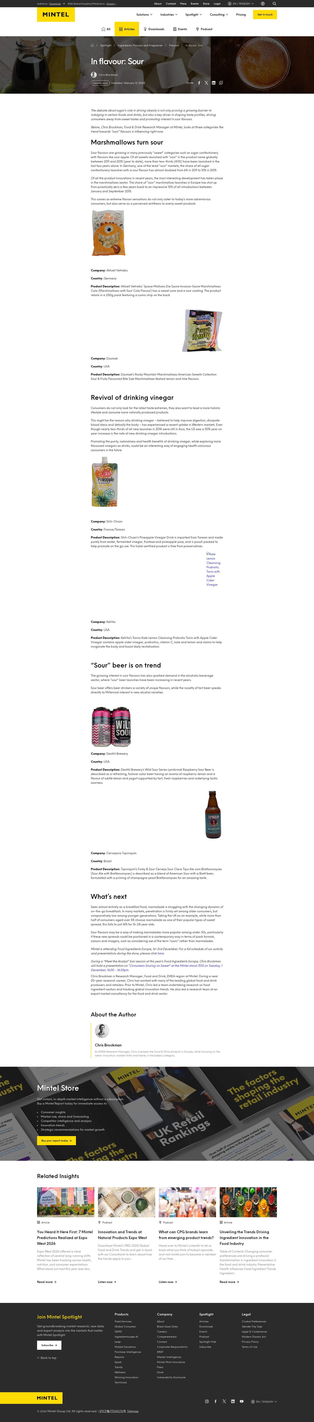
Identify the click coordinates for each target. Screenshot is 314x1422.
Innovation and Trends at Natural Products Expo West (122, 1234)
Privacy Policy (250, 1342)
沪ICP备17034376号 (112, 1411)
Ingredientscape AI (126, 1337)
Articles (129, 29)
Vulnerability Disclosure (171, 1377)
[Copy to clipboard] (221, 83)
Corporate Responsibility (172, 1347)
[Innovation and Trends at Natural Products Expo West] (126, 1202)
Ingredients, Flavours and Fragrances (140, 45)
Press (183, 4)
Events (195, 4)
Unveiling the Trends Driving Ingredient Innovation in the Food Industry (244, 1237)
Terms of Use (249, 1347)
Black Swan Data (167, 1326)
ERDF (160, 1352)
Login (217, 4)
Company (164, 1314)
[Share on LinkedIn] (214, 83)
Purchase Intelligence (128, 1352)
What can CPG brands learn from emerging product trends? (186, 1234)
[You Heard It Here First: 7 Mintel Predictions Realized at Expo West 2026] (65, 1202)
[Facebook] (215, 1401)
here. (160, 953)
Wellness (120, 1372)
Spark (118, 1362)
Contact (171, 4)
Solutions (142, 14)
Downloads (156, 29)
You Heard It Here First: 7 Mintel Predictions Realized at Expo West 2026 (65, 1237)
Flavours (174, 45)
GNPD (118, 1332)
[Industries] (176, 14)
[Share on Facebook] (199, 83)
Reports (119, 1357)
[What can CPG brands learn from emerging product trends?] (187, 1202)
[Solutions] (151, 14)
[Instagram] (207, 1401)
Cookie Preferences (254, 1321)
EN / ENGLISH (241, 4)
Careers (162, 1332)
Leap (118, 1342)
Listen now (105, 1282)
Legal (246, 1314)
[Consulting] (227, 14)
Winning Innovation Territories (126, 1379)
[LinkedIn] (233, 1401)
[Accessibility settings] (263, 3)
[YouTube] (241, 1401)
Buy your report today (54, 1141)
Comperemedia (166, 1337)
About (158, 4)
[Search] (275, 3)
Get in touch (265, 14)
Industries (167, 14)
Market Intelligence (169, 1357)
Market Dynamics (125, 1347)
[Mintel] (56, 14)
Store (206, 4)
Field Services (123, 1321)
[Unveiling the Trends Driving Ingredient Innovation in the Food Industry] (248, 1202)
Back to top (49, 1357)
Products (121, 1314)
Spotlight (192, 14)
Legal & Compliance (254, 1332)
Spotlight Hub (207, 1342)
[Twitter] (224, 1401)
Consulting (217, 14)
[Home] (92, 45)
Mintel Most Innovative (171, 1362)
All (108, 29)
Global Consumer (125, 1326)
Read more (45, 1282)
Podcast (206, 29)
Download (59, 4)
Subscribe (47, 1345)
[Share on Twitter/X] (206, 83)
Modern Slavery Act (254, 1337)
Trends (118, 1367)
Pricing (241, 14)
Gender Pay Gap (252, 1326)
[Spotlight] (200, 14)
